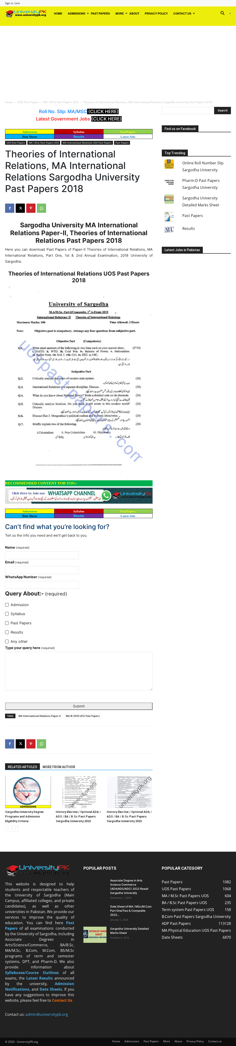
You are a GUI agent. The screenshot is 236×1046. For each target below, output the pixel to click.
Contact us (182, 13)
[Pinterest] (30, 208)
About (134, 13)
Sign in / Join (12, 3)
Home (58, 13)
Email (17, 562)
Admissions (76, 13)
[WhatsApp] (41, 208)
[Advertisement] (118, 60)
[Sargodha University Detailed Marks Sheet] (94, 935)
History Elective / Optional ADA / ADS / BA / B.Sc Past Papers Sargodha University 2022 (78, 816)
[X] (20, 208)
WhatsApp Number (28, 577)
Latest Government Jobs (63, 119)
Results (79, 136)
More (119, 13)
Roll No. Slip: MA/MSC (63, 111)
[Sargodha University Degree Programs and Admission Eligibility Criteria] (28, 792)
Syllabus (78, 132)
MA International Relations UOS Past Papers (87, 142)
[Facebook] (9, 208)
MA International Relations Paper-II (39, 716)
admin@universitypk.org (47, 1014)
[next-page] (15, 828)
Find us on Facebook (180, 129)
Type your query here (30, 648)
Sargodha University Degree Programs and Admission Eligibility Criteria (24, 816)
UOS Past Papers (28, 102)
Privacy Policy (156, 13)
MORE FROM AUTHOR (59, 767)
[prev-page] (8, 828)
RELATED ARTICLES (22, 767)
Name (17, 547)
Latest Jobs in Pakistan (182, 250)
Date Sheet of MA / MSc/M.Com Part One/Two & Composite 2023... (131, 911)
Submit (79, 706)
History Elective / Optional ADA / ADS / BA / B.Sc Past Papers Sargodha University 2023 (129, 816)
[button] (224, 13)
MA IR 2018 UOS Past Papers (83, 716)
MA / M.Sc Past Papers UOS (61, 102)
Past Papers (100, 13)
